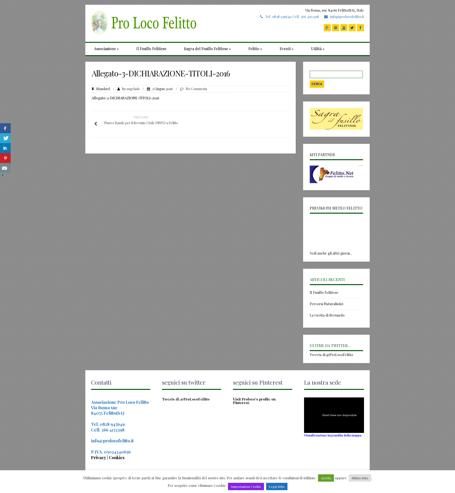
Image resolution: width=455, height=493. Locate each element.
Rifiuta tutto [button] (360, 478)
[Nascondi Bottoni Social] (2, 176)
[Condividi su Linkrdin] (5, 148)
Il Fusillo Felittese (151, 48)
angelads (133, 89)
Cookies (116, 457)
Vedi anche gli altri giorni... (331, 253)
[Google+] (327, 27)
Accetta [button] (326, 478)
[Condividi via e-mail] (5, 168)
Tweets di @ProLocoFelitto (331, 354)
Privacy (99, 457)
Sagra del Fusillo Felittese (207, 48)
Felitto (255, 48)
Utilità (317, 48)
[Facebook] (360, 27)
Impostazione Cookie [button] (246, 486)
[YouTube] (343, 27)
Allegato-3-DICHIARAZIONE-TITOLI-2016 (125, 98)
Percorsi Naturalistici (326, 303)
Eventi (286, 48)
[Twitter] (352, 27)
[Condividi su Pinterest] (5, 158)
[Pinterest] (335, 27)
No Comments (196, 89)
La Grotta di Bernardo (327, 315)
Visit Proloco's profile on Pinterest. (254, 401)
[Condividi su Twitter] (5, 138)
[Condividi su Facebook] (5, 128)
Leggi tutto (277, 486)
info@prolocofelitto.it (347, 16)
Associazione (106, 48)
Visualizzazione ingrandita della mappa (332, 435)
